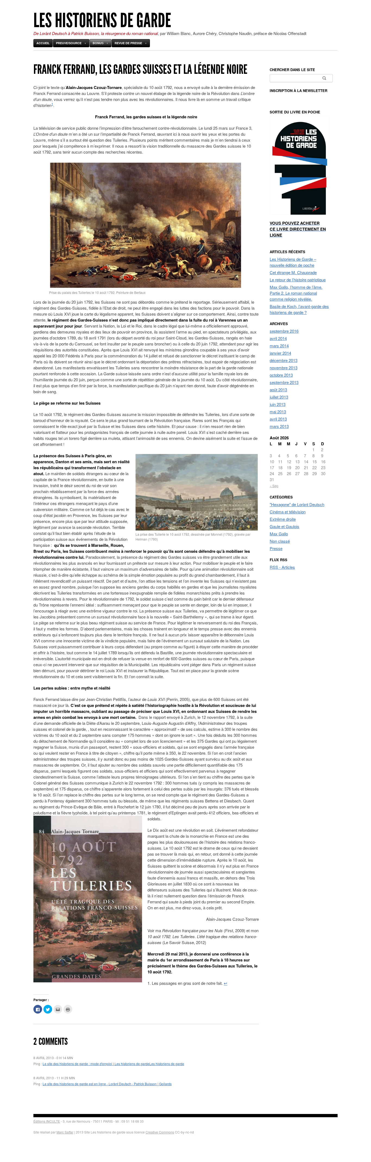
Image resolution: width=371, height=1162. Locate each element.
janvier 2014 (280, 353)
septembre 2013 (284, 382)
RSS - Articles (282, 567)
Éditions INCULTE (46, 1121)
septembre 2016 (284, 331)
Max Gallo (279, 533)
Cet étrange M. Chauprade (293, 272)
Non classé (280, 541)
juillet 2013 (279, 397)
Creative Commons (160, 1132)
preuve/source (68, 43)
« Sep (274, 485)
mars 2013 (279, 426)
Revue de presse (128, 43)
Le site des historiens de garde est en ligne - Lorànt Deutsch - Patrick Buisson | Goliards (107, 1083)
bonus (98, 43)
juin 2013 (277, 404)
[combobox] (301, 78)
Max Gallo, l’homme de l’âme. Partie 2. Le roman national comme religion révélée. (296, 293)
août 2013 (278, 389)
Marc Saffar (64, 1132)
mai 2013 (278, 411)
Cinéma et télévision (288, 512)
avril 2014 (278, 338)
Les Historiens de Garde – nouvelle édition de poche (293, 262)
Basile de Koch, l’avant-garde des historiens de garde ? (299, 309)
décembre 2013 (283, 360)
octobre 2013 (281, 375)
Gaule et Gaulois (284, 526)
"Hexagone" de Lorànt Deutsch (297, 504)
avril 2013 (278, 419)
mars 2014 (279, 345)
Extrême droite (283, 519)
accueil (43, 43)
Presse (276, 548)
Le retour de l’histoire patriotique (298, 279)
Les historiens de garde (102, 20)
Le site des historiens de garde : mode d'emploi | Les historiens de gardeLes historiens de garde (113, 1063)
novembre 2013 (283, 367)
